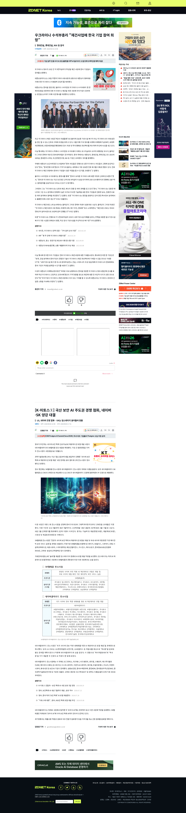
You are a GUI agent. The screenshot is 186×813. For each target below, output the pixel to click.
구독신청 (77, 801)
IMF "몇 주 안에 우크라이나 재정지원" (52, 235)
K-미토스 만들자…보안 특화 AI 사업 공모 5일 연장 (57, 685)
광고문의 (102, 783)
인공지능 (87, 10)
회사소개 (95, 783)
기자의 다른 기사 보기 (105, 289)
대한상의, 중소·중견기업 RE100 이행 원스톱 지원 (56, 240)
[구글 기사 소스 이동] (91, 55)
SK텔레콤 (81, 750)
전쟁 (87, 319)
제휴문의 (118, 783)
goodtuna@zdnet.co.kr (56, 727)
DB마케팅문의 (110, 783)
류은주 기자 (44, 55)
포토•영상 (147, 10)
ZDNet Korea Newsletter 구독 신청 (44, 801)
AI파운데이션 (55, 750)
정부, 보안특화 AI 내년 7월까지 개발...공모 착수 (56, 690)
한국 (55, 319)
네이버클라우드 (92, 750)
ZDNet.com (46, 797)
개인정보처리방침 (128, 783)
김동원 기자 (44, 430)
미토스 (45, 750)
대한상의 (63, 319)
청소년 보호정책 (146, 783)
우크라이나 (46, 319)
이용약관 (137, 783)
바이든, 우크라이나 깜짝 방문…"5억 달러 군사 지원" (58, 230)
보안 (64, 750)
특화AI (72, 750)
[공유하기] (101, 55)
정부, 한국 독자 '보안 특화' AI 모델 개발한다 (54, 695)
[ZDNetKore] (42, 6)
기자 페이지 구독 (62, 55)
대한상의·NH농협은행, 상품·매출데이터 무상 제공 (57, 245)
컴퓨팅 (37, 424)
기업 (71, 319)
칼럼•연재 (131, 10)
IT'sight (116, 10)
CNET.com (38, 797)
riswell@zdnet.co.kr (55, 289)
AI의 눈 (102, 10)
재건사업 (79, 319)
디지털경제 (38, 49)
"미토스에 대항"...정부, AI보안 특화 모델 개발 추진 (57, 700)
